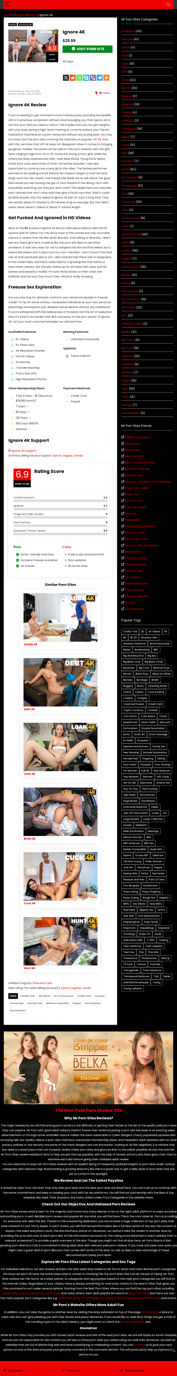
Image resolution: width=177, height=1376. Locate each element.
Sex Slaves (139, 903)
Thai (141, 952)
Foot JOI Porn (134, 501)
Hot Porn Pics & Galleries (141, 545)
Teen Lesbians (153, 946)
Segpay (68, 456)
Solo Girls (128, 916)
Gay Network (130, 776)
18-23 (133, 637)
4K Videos (44, 995)
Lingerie (126, 259)
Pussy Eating (130, 891)
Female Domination (155, 752)
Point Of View (157, 879)
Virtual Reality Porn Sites (97, 1298)
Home (8, 15)
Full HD (145, 770)
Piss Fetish (158, 873)
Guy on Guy (130, 789)
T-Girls (151, 940)
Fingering (147, 758)
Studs (158, 934)
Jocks (155, 813)
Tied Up (165, 958)
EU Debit (128, 740)
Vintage (126, 405)
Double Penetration (153, 728)
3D (142, 631)
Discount (165, 722)
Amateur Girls (149, 637)
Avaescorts (132, 444)
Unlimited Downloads (135, 982)
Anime (125, 47)
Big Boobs (129, 668)
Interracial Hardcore (135, 807)
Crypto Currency (133, 710)
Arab (124, 56)
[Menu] (7, 4)
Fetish (125, 169)
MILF (148, 837)
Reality (32, 15)
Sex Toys (127, 348)
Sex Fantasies (93, 1003)
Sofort (161, 910)
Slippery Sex (146, 910)
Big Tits (126, 88)
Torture (141, 964)
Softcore (127, 356)
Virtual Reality (130, 413)
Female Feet (130, 758)
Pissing (125, 283)
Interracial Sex (131, 234)
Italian (155, 807)
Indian (125, 226)
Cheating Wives (157, 686)
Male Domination (133, 831)
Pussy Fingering (151, 891)
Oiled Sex (158, 855)
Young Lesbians (132, 988)
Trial (156, 976)
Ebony (125, 137)
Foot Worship (163, 764)
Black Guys (142, 674)
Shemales (129, 910)
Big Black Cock (132, 661)
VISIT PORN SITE (90, 49)
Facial (125, 145)
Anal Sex (127, 39)
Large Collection (153, 819)
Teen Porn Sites (69, 1298)
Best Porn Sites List (137, 469)
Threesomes (149, 958)
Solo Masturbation (149, 916)
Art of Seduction (63, 995)
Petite (144, 873)
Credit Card (84, 995)
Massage (153, 831)
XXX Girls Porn (134, 609)
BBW (124, 72)
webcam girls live (136, 596)
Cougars (142, 698)
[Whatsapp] (79, 78)
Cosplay (128, 698)
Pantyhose (143, 867)
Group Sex (128, 202)
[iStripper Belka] (88, 1033)
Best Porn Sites (139, 1293)
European (143, 740)
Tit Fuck (128, 964)
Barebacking (142, 649)
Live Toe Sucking (136, 558)
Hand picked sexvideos (140, 526)
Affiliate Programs (137, 437)
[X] (66, 78)
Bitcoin (127, 674)
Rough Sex (149, 897)
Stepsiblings (147, 928)
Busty (140, 686)
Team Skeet (52, 1293)
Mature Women (132, 837)
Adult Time (10, 1293)
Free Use (100, 995)
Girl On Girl (129, 782)
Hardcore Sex (25, 24)
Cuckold (152, 710)
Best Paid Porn (134, 456)
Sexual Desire (18, 1010)
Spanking (127, 364)
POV (124, 316)
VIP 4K (97, 139)
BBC (156, 649)
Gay (124, 194)
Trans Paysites (124, 1298)
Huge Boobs (130, 801)
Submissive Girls (132, 940)
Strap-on (144, 934)
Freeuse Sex (17, 1003)
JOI (165, 813)
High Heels (129, 795)
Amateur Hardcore (134, 643)
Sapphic (164, 897)
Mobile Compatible (57, 1003)
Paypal (77, 1003)
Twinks (167, 976)
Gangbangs (129, 186)
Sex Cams (128, 340)
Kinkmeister (133, 552)
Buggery (128, 686)
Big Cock (144, 668)
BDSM (125, 80)
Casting (126, 112)
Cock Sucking (156, 692)
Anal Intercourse (160, 643)
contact (139, 1345)
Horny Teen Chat (136, 539)
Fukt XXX (131, 514)
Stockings (129, 934)
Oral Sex (128, 867)
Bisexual (126, 96)
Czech (163, 716)
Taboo (125, 381)
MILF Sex (149, 843)
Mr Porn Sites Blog (132, 1322)
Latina (125, 242)
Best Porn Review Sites (140, 463)
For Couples (129, 177)
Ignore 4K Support (24, 451)
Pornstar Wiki (134, 571)
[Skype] (86, 78)
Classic (139, 692)
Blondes (128, 680)
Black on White (162, 674)
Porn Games (129, 291)
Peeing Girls (130, 873)
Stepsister (164, 928)
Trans (125, 397)
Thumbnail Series (136, 583)
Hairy (124, 210)
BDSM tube (132, 450)
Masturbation (130, 267)
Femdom (127, 161)
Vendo (78, 456)
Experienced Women (135, 746)
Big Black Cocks (154, 661)
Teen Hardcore (132, 946)
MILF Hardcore (131, 843)
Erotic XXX (132, 494)
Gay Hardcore (161, 770)
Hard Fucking (149, 789)
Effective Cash (42, 983)
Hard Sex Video (135, 533)
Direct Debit (148, 722)
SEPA (126, 903)
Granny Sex (163, 782)
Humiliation (148, 801)
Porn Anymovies (136, 564)
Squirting (127, 372)
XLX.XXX (130, 603)
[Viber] (93, 78)
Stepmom (129, 928)
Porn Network (130, 299)
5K (165, 631)
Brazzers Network (30, 1293)
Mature (126, 275)
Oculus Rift (141, 855)
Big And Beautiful (133, 655)
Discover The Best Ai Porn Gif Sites (148, 482)
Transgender (131, 970)
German (148, 776)
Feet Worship (131, 752)
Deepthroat (130, 722)
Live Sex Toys (35, 1003)
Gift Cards (163, 776)
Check (127, 692)
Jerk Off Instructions (135, 813)
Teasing (163, 940)
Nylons (127, 855)
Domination (130, 728)
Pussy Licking (131, 897)
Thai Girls (153, 952)
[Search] (168, 4)
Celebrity (127, 121)
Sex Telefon (133, 577)
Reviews (20, 15)
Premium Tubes (132, 324)
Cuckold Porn (134, 475)
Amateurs (128, 31)
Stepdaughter (131, 922)
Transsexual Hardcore (136, 976)
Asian (125, 64)
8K (124, 637)
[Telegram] (100, 78)
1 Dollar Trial (27, 995)
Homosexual (147, 795)
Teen (124, 389)
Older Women (153, 861)
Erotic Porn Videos (137, 488)
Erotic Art (139, 734)
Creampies (128, 129)
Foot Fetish (129, 764)
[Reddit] (73, 78)
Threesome (130, 958)
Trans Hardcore (152, 970)
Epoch (57, 456)
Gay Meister (133, 520)
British (155, 680)
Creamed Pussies (133, 704)
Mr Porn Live (150, 1312)
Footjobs (146, 764)
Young (156, 982)
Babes (127, 649)
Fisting (161, 758)
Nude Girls (156, 849)
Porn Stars (128, 307)
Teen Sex (128, 952)
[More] (106, 78)
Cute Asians (148, 716)
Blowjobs (127, 104)
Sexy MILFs (156, 903)
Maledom (141, 825)
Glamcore (146, 782)
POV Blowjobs (131, 885)
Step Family (151, 922)
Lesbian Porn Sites (148, 1298)
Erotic (126, 734)
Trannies (155, 964)
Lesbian (126, 251)
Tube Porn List (134, 590)
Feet (124, 153)
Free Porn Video (135, 507)
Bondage (142, 680)
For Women (130, 770)
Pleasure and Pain (134, 879)
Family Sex (158, 746)
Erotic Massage (158, 734)
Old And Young (132, 861)
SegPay (76, 988)
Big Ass (152, 655)
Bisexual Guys (161, 668)
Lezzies (127, 825)
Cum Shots (130, 716)
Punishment (150, 885)
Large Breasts (131, 819)
